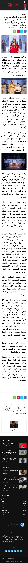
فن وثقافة (20, 12)
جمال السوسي (4, 27)
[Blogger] (21, 551)
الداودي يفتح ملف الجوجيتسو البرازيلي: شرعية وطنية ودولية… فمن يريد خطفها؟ (11, 479)
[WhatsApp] (14, 31)
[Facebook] (25, 31)
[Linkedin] (12, 551)
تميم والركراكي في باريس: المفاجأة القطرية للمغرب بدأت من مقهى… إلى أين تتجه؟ (11, 472)
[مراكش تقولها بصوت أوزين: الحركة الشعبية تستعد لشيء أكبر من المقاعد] (23, 445)
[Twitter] (21, 31)
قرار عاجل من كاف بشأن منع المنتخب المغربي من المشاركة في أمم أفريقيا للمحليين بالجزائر (8, 409)
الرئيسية (25, 12)
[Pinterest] (18, 31)
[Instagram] (15, 551)
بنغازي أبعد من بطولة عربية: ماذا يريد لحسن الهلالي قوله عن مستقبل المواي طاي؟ (11, 487)
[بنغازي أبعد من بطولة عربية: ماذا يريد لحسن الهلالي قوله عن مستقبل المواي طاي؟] (23, 487)
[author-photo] (14, 427)
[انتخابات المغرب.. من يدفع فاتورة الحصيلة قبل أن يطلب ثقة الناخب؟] (23, 460)
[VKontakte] (6, 551)
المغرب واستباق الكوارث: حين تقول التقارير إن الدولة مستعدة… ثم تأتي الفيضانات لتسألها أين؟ (9, 452)
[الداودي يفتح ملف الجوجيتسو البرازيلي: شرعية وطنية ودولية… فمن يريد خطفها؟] (23, 480)
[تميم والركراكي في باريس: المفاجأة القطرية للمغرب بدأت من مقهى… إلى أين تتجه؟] (23, 472)
